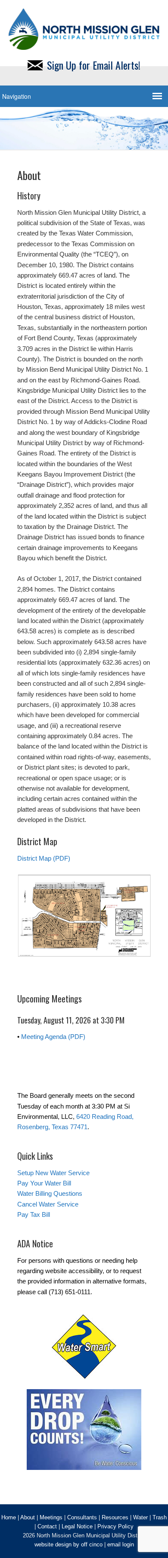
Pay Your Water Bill (44, 1183)
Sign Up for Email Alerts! (93, 65)
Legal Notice (77, 1526)
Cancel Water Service (47, 1204)
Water (140, 1517)
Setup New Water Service (53, 1172)
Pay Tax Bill (33, 1214)
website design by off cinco (68, 1544)
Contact (47, 1526)
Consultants (82, 1517)
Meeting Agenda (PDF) (53, 1036)
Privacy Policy (115, 1526)
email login (120, 1544)
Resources (115, 1517)
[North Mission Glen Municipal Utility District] (84, 45)
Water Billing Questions (49, 1193)
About (27, 1517)
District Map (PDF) (43, 858)
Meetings (51, 1517)
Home (8, 1517)
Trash (159, 1517)
